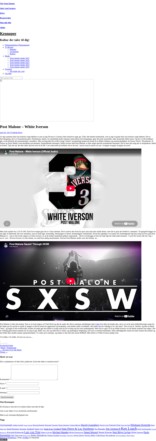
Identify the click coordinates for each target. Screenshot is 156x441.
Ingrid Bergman (13, 429)
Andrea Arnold (18, 425)
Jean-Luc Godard (52, 428)
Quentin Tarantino (53, 435)
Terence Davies (78, 435)
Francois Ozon (114, 425)
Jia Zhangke (99, 429)
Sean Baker (63, 435)
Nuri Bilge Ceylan (121, 432)
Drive (2, 13)
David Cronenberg (90, 425)
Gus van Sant (125, 425)
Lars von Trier (32, 432)
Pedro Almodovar (39, 435)
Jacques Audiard (27, 429)
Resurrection (5, 18)
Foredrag (8, 69)
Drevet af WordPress (8, 438)
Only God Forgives (8, 8)
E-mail (3, 388)
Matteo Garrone (46, 432)
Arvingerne (14, 52)
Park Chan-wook (17, 435)
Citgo (97, 324)
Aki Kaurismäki (6, 425)
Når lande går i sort (17, 71)
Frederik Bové (16, 133)
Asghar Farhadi (28, 425)
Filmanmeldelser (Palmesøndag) (17, 45)
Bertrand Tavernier (51, 425)
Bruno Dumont (63, 425)
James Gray (39, 429)
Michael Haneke (60, 432)
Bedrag (12, 54)
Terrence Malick (90, 435)
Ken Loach (129, 428)
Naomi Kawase (105, 432)
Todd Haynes (100, 435)
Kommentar (5, 379)
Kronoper (8, 33)
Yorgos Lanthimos (121, 435)
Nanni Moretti (91, 432)
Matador (13, 49)
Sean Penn (70, 435)
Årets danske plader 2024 (19, 65)
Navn (3, 384)
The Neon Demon (7, 4)
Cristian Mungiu (75, 425)
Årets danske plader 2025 (19, 67)
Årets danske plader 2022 (19, 60)
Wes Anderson (110, 435)
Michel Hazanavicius (76, 432)
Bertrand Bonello (38, 425)
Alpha (2, 28)
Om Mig (8, 74)
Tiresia (4, 352)
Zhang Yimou (130, 435)
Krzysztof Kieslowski (15, 432)
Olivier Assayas (137, 432)
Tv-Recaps (9, 47)
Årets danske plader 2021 (19, 58)
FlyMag (26, 438)
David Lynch (104, 425)
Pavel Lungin (27, 435)
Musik (7, 56)
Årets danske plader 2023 (19, 63)
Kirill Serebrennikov (144, 429)
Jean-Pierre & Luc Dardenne (77, 428)
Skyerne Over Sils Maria (10, 350)
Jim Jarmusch (113, 428)
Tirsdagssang (11, 348)
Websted (3, 393)
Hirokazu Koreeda (140, 424)
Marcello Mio (5, 23)
